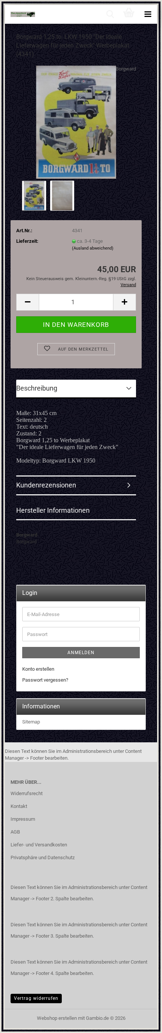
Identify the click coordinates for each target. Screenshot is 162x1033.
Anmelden (81, 652)
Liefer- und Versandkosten (39, 845)
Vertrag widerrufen (36, 998)
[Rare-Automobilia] (20, 14)
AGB (15, 832)
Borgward (126, 69)
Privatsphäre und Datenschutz (43, 857)
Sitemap (31, 722)
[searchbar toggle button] (110, 14)
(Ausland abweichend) (92, 248)
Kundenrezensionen (46, 485)
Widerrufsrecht (27, 793)
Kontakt (19, 806)
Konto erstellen (38, 669)
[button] (27, 302)
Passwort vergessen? (45, 680)
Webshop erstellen (57, 1018)
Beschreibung (36, 388)
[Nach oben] (141, 1022)
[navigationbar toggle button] (147, 14)
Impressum (23, 819)
